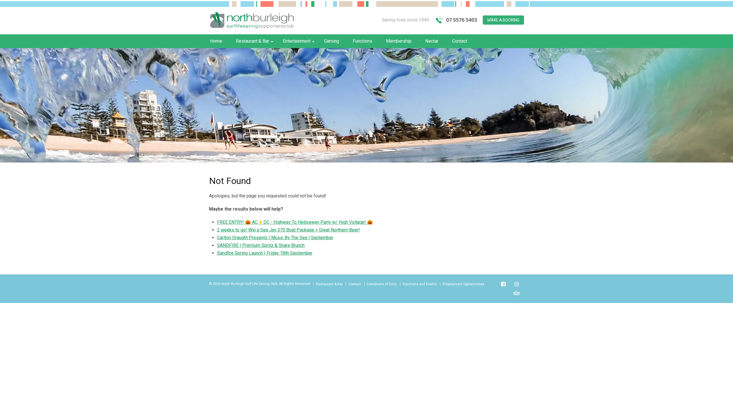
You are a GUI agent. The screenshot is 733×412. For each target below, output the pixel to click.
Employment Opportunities (463, 284)
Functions (362, 41)
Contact (459, 41)
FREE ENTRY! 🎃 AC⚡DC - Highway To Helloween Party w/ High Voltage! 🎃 (295, 222)
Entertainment (296, 41)
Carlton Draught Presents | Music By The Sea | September (275, 237)
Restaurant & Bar (252, 41)
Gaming (331, 41)
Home (216, 41)
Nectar (431, 41)
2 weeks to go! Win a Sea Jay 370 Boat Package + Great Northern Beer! (288, 230)
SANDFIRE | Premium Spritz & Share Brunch (261, 245)
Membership (398, 41)
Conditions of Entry (382, 284)
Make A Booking (503, 20)
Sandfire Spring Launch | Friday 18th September (264, 253)
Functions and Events (420, 284)
